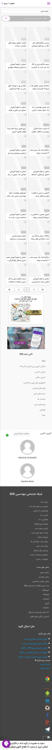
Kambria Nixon (27, 481)
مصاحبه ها (41, 399)
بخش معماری (44, 577)
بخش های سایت (42, 567)
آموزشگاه (45, 590)
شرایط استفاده (42, 537)
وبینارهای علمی (39, 404)
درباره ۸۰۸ (44, 502)
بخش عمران (44, 572)
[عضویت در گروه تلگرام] (47, 730)
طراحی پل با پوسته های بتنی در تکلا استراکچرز (17, 87)
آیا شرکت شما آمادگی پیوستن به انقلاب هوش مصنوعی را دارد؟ (40, 130)
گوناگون (42, 410)
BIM (43, 361)
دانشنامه (46, 607)
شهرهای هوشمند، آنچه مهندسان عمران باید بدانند (16, 195)
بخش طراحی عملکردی (40, 581)
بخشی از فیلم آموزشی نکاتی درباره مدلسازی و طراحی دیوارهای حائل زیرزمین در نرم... (40, 280)
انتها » (9, 289)
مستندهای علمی (39, 393)
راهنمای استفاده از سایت (39, 554)
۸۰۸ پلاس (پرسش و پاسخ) (39, 612)
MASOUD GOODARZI (27, 457)
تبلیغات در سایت (42, 559)
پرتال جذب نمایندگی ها (39, 541)
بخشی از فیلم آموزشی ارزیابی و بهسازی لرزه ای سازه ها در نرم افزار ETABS (17, 152)
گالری (47, 603)
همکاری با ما (43, 519)
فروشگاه (46, 594)
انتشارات (46, 599)
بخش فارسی (45, 664)
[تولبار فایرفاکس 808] (47, 687)
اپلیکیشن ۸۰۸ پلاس (40, 510)
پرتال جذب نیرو (42, 546)
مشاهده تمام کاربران (21, 433)
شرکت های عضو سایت (39, 532)
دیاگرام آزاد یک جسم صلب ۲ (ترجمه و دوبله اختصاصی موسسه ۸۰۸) (39, 259)
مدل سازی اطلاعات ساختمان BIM (36, 585)
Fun (43, 415)
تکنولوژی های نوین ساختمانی (34, 382)
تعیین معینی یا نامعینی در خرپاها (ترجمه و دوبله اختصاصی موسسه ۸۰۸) (39, 216)
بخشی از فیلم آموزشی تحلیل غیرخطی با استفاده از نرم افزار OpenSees (40, 173)
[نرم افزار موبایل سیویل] (47, 694)
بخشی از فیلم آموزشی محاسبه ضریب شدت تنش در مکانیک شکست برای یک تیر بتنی (16, 216)
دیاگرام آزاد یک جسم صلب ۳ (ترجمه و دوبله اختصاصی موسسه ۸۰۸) (39, 152)
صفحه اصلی (45, 11)
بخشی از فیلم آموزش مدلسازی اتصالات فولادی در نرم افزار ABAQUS (17, 66)
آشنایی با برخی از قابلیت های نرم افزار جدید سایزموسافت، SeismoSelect (40, 195)
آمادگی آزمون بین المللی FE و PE (32, 366)
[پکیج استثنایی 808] (26, 323)
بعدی (19, 289)
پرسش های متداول (41, 550)
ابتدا (42, 289)
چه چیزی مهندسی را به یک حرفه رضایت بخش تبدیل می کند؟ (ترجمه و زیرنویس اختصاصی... (40, 109)
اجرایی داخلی (40, 377)
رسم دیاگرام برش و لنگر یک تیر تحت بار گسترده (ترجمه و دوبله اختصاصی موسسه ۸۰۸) (40, 66)
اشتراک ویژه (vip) (41, 524)
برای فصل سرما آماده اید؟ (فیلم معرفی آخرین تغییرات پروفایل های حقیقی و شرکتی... (16, 130)
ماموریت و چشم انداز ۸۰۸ (38, 506)
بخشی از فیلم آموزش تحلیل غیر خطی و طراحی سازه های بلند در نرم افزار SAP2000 (16, 109)
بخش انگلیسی (44, 668)
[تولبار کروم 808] (47, 679)
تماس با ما (44, 515)
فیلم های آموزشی (38, 388)
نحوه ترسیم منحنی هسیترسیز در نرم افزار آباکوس (18, 237)
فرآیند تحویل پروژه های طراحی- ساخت (17, 44)
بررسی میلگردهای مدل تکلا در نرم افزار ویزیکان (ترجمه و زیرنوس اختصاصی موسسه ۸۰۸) (40, 44)
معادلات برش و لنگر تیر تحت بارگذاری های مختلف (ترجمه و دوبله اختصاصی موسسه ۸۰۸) (39, 237)
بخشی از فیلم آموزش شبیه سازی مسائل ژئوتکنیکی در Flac (16, 259)
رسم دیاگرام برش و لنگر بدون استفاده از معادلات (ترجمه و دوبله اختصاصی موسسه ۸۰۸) (16, 280)
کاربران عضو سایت (41, 528)
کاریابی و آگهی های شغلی (39, 616)
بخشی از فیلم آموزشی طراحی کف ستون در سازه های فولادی (16, 173)
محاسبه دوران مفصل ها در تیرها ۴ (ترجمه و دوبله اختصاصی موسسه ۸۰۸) (39, 87)
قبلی (34, 289)
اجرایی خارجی (40, 372)
